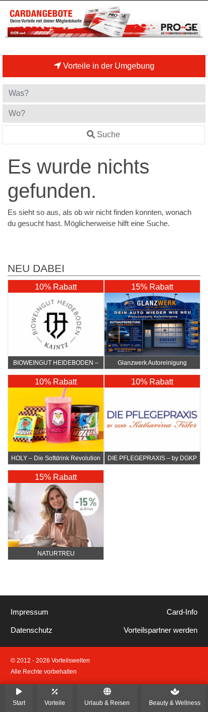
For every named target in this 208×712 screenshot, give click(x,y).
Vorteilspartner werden (160, 630)
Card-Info (182, 612)
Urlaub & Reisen (107, 702)
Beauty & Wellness (174, 702)
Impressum (29, 612)
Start (19, 702)
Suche (108, 134)
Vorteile (54, 702)
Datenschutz (32, 630)
